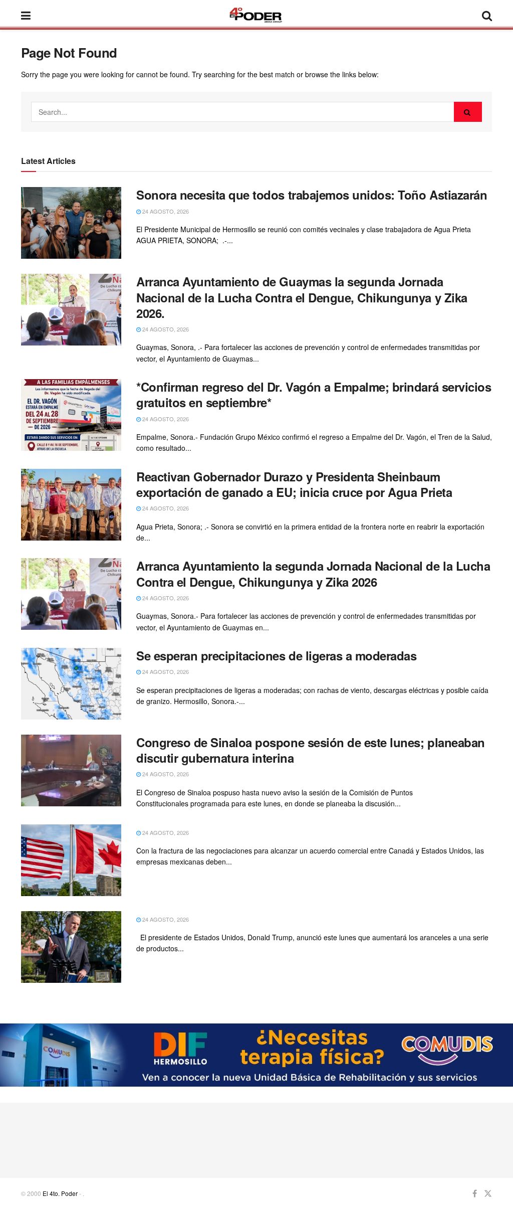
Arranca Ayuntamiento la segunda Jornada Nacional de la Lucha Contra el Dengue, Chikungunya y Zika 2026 (313, 573)
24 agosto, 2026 (165, 211)
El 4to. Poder (60, 1193)
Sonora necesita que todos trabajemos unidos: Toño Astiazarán (311, 194)
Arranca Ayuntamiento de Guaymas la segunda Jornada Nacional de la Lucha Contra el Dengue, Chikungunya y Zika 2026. (301, 297)
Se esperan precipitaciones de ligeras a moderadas (276, 655)
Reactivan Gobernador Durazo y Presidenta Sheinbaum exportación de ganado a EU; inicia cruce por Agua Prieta (294, 484)
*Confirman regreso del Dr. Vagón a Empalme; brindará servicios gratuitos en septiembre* (313, 394)
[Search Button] (468, 112)
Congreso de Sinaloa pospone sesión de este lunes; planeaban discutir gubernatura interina (310, 750)
